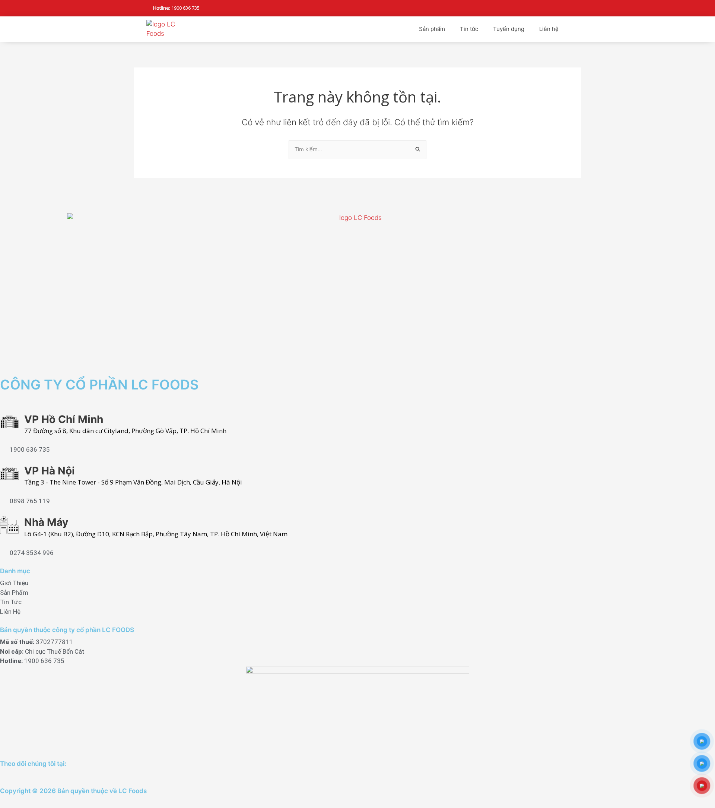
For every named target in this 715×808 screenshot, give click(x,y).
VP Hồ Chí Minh (63, 419)
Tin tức (469, 28)
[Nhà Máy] (9, 524)
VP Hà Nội (49, 470)
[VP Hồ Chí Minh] (9, 422)
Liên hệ (549, 28)
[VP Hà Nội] (9, 473)
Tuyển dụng (508, 28)
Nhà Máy (46, 522)
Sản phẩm (432, 28)
